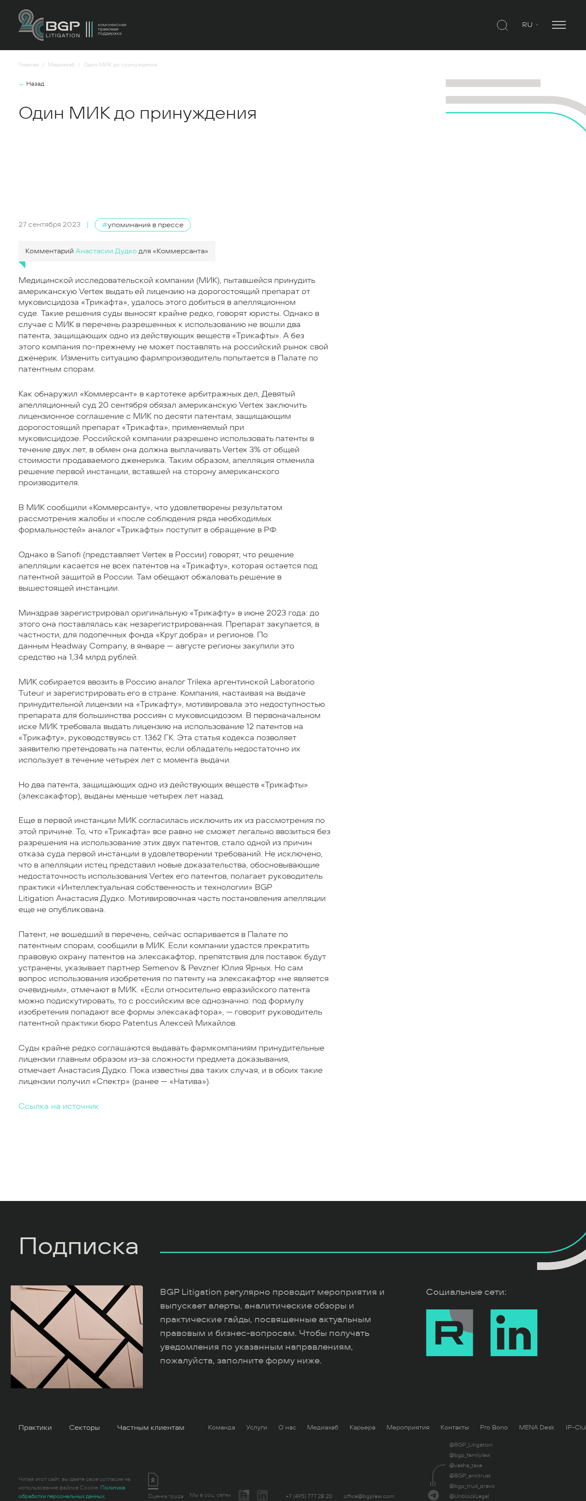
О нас (287, 1427)
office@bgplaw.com (369, 1496)
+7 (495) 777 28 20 (309, 1496)
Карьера (362, 1427)
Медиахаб (322, 1427)
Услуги (256, 1427)
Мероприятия (408, 1427)
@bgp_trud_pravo (472, 1486)
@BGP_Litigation (471, 1444)
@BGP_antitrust (470, 1475)
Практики (35, 1427)
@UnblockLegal (469, 1496)
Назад (31, 84)
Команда (221, 1427)
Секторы (84, 1427)
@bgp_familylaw (469, 1455)
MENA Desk (537, 1427)
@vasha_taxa (465, 1465)
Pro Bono (494, 1427)
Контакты (455, 1427)
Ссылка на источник (58, 1106)
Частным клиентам (150, 1427)
